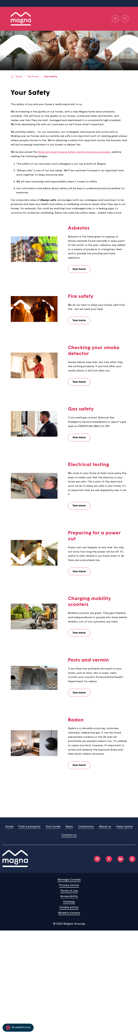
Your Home (33, 77)
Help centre (124, 826)
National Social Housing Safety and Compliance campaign (74, 152)
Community (86, 826)
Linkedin (120, 859)
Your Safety (50, 77)
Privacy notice (69, 885)
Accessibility (69, 896)
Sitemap (69, 901)
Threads (132, 859)
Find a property (29, 826)
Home (19, 77)
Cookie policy (69, 907)
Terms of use (69, 890)
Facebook (109, 859)
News (69, 826)
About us (105, 826)
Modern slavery (69, 913)
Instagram (97, 859)
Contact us (69, 835)
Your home (53, 826)
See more (79, 269)
